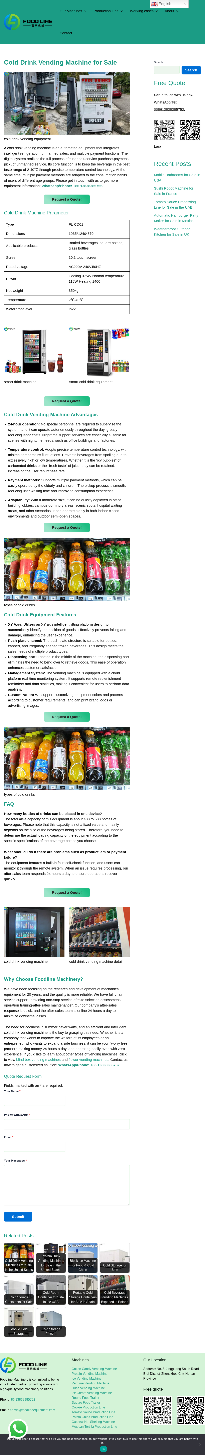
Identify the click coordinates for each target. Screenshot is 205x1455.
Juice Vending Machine (88, 1388)
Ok (103, 1449)
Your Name (12, 1091)
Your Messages (15, 1160)
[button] (84, 11)
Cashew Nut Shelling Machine (93, 1422)
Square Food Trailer (86, 1402)
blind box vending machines (38, 1060)
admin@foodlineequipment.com (32, 1410)
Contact (66, 33)
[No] (200, 1444)
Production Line (106, 11)
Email (8, 1137)
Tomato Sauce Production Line (93, 1412)
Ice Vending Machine (86, 1378)
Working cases (142, 11)
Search (158, 62)
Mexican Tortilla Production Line (94, 1426)
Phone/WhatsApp (17, 1114)
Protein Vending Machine (90, 1373)
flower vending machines (88, 1060)
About (169, 11)
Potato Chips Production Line (92, 1417)
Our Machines (71, 11)
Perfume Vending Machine (90, 1383)
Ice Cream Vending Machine (92, 1393)
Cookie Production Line (88, 1407)
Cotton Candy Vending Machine (94, 1369)
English (164, 4)
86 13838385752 (23, 1399)
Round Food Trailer (85, 1397)
